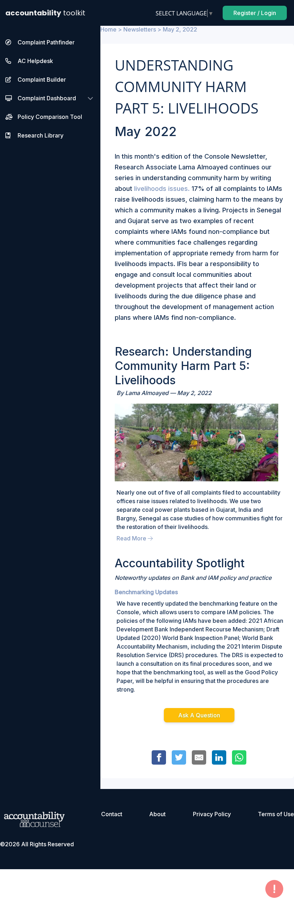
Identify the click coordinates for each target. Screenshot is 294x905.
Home (108, 29)
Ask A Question (199, 715)
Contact (111, 814)
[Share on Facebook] (159, 757)
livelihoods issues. (162, 188)
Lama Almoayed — (151, 392)
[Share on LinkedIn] (219, 757)
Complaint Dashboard (47, 98)
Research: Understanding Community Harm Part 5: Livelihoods (183, 366)
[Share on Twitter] (179, 757)
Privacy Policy (212, 814)
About (157, 814)
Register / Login (254, 12)
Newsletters (139, 29)
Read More (132, 538)
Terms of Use (276, 814)
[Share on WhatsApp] (239, 757)
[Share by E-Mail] (199, 757)
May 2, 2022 (180, 29)
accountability (45, 13)
